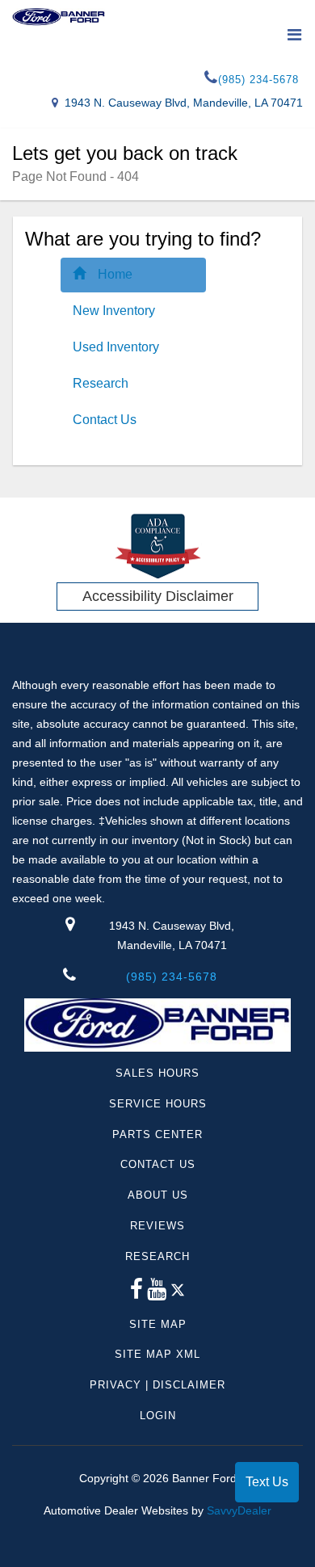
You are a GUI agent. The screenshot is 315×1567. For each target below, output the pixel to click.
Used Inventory (116, 347)
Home (115, 274)
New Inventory (114, 310)
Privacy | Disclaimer (157, 1385)
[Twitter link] (177, 1294)
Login (158, 1415)
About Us (158, 1195)
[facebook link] (137, 1294)
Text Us (267, 1482)
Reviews (157, 1226)
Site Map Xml (157, 1354)
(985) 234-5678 (258, 80)
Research (100, 383)
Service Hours (158, 1104)
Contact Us (104, 419)
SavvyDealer (239, 1510)
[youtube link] (157, 1294)
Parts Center (157, 1134)
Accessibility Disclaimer (157, 596)
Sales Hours (158, 1073)
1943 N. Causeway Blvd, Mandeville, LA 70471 (184, 102)
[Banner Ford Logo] (58, 16)
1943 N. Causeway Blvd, (171, 935)
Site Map (158, 1324)
